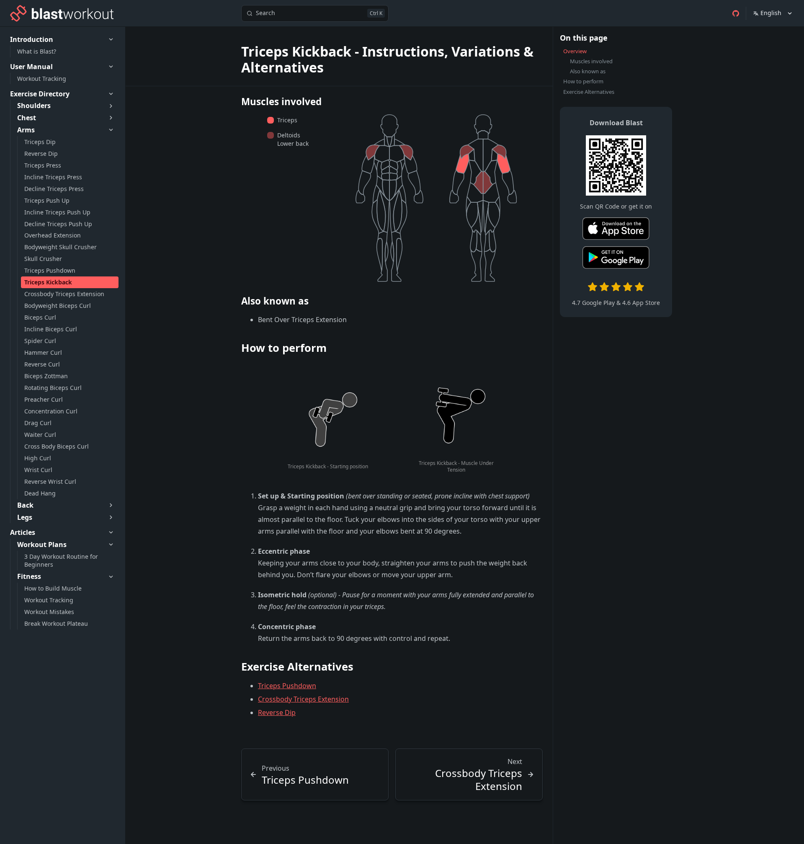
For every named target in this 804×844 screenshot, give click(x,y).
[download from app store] (615, 230)
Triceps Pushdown (287, 685)
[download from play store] (615, 259)
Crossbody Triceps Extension (303, 699)
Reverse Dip (277, 712)
